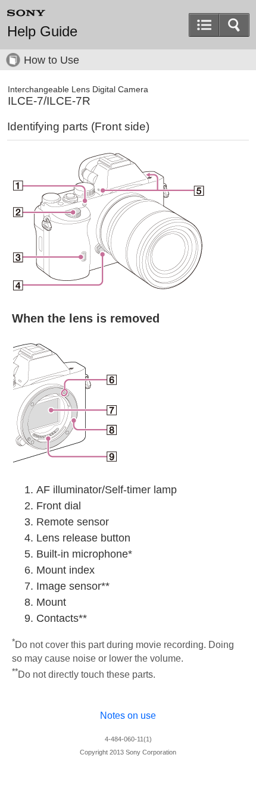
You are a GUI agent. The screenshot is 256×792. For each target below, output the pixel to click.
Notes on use (128, 715)
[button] (234, 25)
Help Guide (42, 31)
